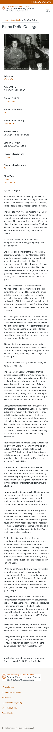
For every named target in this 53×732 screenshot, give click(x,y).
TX (5, 112)
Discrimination (10, 182)
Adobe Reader (7, 713)
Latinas (7, 179)
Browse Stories (16, 20)
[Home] (18, 9)
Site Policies (6, 698)
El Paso (7, 157)
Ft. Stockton (9, 101)
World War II (9, 79)
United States (10, 123)
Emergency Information (11, 692)
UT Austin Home (8, 687)
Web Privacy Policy (9, 708)
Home (6, 20)
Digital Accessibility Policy (12, 703)
